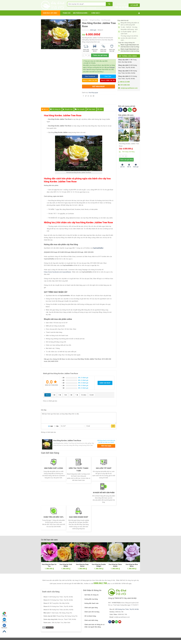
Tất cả (48, 395)
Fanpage (112, 67)
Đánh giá (135, 166)
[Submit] (109, 4)
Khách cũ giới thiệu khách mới (130, 45)
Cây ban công (71, 8)
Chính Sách (95, 13)
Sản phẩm (85, 20)
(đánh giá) (93, 30)
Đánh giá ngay (104, 383)
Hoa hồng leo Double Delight (99, 565)
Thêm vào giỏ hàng (100, 55)
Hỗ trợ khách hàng (90, 616)
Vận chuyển (80, 109)
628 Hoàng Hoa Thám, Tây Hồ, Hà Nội (127, 609)
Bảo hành (92, 109)
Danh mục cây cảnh (50, 13)
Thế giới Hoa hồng (94, 20)
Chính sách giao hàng (91, 607)
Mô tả (46, 109)
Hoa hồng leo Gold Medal (66, 565)
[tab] (45, 109)
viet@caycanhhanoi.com (129, 88)
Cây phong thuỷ (80, 8)
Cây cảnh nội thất (91, 8)
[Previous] (45, 551)
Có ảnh (92, 395)
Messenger (4, 627)
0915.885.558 (125, 85)
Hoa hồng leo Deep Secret (82, 565)
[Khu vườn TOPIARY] (123, 135)
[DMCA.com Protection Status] (48, 627)
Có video (83, 395)
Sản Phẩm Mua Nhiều (80, 13)
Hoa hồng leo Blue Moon (132, 565)
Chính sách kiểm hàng (91, 620)
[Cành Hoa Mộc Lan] (134, 122)
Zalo (87, 69)
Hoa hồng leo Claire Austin (115, 565)
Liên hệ (122, 166)
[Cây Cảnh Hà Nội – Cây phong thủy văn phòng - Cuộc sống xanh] (52, 5)
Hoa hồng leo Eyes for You (49, 565)
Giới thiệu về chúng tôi (91, 595)
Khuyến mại (68, 109)
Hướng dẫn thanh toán (91, 603)
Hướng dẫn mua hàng (91, 599)
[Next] (135, 551)
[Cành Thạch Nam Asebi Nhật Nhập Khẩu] (123, 122)
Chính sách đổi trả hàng (91, 612)
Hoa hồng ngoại (105, 20)
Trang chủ (67, 13)
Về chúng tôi (56, 109)
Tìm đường (4, 615)
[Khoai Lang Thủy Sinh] (134, 135)
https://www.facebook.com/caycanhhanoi (57, 272)
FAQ (101, 109)
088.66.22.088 (121, 7)
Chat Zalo (4, 621)
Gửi (113, 426)
